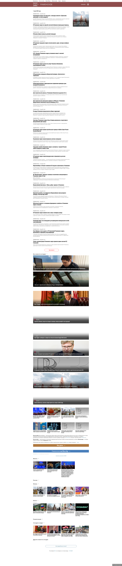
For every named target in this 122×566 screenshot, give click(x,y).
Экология (63, 1)
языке (67, 442)
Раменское (36, 13)
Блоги (35, 500)
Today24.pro (35, 524)
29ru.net (34, 421)
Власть (35, 458)
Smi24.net (34, 406)
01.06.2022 (83, 4)
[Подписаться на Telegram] (84, 1)
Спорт (59, 1)
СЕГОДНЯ (71, 550)
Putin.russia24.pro (36, 460)
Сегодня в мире (38, 523)
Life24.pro (34, 485)
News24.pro (35, 502)
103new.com (83, 437)
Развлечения (37, 519)
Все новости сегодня (39, 254)
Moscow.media (41, 1)
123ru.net (87, 1)
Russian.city (35, 1)
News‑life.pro (48, 1)
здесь (78, 442)
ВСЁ (55, 550)
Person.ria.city (54, 1)
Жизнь (35, 484)
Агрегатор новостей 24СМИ (61, 455)
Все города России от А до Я (61, 546)
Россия (35, 480)
